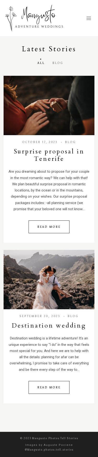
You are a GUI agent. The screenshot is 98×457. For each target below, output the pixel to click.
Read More (49, 226)
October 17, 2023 (40, 142)
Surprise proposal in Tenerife (49, 155)
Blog (57, 63)
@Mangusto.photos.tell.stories (49, 449)
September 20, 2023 (40, 316)
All (41, 63)
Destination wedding (49, 325)
